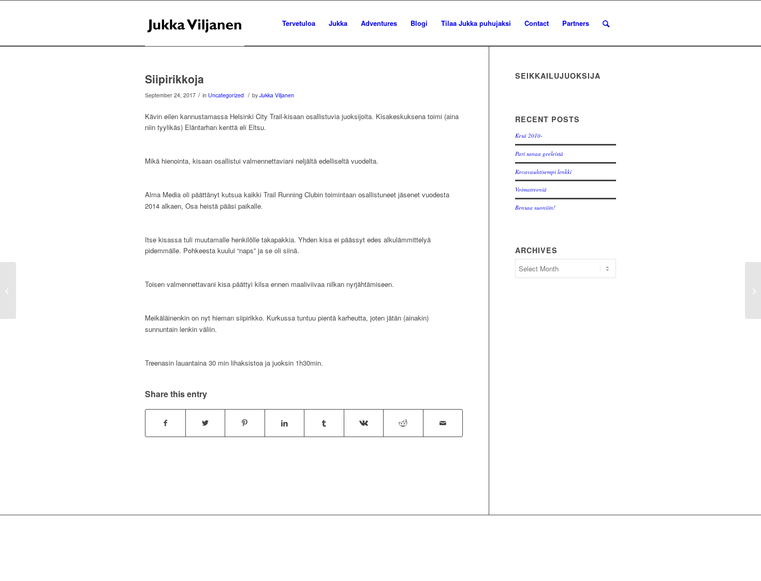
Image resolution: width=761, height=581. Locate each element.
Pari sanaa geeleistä (539, 153)
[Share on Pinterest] (245, 423)
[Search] (606, 23)
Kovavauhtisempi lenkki (543, 172)
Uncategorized (226, 95)
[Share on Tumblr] (324, 423)
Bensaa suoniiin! (535, 207)
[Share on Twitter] (205, 423)
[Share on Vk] (364, 423)
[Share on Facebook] (165, 423)
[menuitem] (298, 23)
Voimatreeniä (531, 189)
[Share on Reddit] (403, 423)
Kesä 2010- (529, 135)
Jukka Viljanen (276, 95)
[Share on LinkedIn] (284, 423)
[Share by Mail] (443, 423)
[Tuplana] (8, 290)
